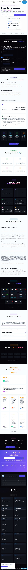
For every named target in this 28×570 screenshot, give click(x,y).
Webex (16, 539)
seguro (14, 492)
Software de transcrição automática (6, 501)
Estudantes (16, 515)
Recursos (3, 500)
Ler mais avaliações (13, 431)
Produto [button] (3, 1)
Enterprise (3, 510)
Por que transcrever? (17, 549)
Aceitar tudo (4, 566)
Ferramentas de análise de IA (18, 500)
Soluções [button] (7, 1)
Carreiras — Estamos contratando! (18, 558)
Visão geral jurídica (4, 520)
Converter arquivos (14, 2)
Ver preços (15, 16)
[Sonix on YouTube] (16, 495)
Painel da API (3, 538)
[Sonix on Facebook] (11, 495)
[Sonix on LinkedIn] (14, 495)
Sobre (15, 557)
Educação (3, 511)
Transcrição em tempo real (5, 505)
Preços (17, 1)
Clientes (3, 558)
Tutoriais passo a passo (17, 548)
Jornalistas (16, 510)
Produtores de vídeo (17, 514)
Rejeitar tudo (10, 566)
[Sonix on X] (13, 495)
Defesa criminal (4, 524)
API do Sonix (3, 535)
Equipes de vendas (4, 515)
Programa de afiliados (4, 539)
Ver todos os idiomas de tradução (13, 307)
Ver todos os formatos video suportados (13, 360)
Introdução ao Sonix (4, 549)
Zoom (16, 535)
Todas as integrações (17, 540)
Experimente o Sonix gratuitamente (24, 2)
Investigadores (3, 529)
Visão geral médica (17, 520)
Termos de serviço (16, 568)
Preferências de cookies (10, 568)
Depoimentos (3, 559)
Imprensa (16, 559)
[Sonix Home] (0, 2)
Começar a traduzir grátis (13, 143)
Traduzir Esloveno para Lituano (19, 14)
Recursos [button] (11, 1)
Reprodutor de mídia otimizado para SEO (19, 501)
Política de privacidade (5, 568)
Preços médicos (17, 525)
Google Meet (16, 538)
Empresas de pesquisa (4, 514)
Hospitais (16, 524)
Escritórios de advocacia (4, 525)
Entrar (20, 1)
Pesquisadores (16, 511)
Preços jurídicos (4, 530)
